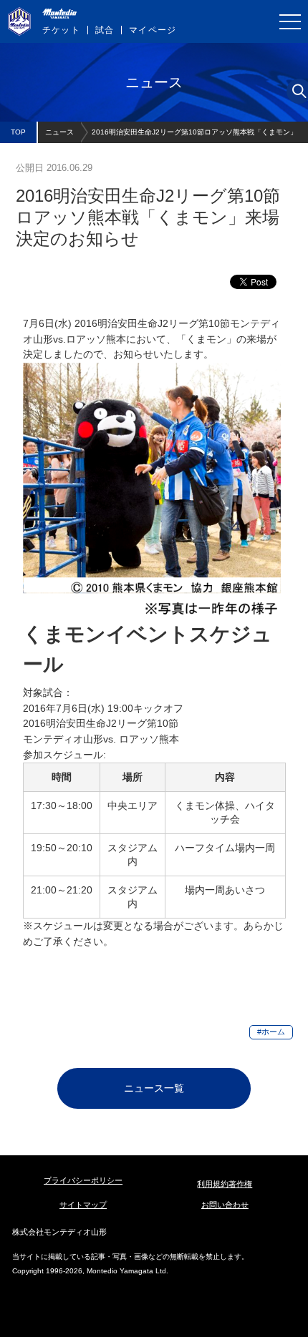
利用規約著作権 (224, 1184)
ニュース (59, 132)
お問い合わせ (225, 1204)
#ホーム (271, 1031)
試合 (104, 30)
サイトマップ (83, 1204)
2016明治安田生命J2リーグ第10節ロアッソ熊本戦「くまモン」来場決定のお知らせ (194, 135)
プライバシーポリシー (83, 1180)
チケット (61, 30)
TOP (18, 132)
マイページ (152, 30)
